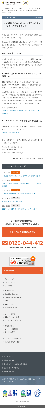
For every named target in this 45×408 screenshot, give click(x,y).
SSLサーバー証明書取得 (13, 339)
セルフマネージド (11, 286)
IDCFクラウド (9, 304)
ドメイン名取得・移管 (12, 342)
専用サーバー (9, 291)
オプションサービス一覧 (13, 320)
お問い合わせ (9, 270)
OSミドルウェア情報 (12, 317)
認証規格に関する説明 (22, 401)
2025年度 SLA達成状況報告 (12, 201)
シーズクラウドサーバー (13, 297)
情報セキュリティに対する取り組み (14, 364)
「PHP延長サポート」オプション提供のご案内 (18, 193)
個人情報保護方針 (8, 360)
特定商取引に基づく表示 (10, 368)
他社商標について (8, 372)
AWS (6, 301)
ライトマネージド (11, 282)
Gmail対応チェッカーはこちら (11, 133)
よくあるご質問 (10, 332)
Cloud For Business (11, 294)
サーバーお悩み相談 (11, 329)
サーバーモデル (10, 314)
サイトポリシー (7, 356)
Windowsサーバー (11, 307)
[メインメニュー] (41, 2)
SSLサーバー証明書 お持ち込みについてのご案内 (19, 209)
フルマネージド (10, 279)
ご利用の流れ (9, 326)
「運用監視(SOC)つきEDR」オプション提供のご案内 (21, 176)
